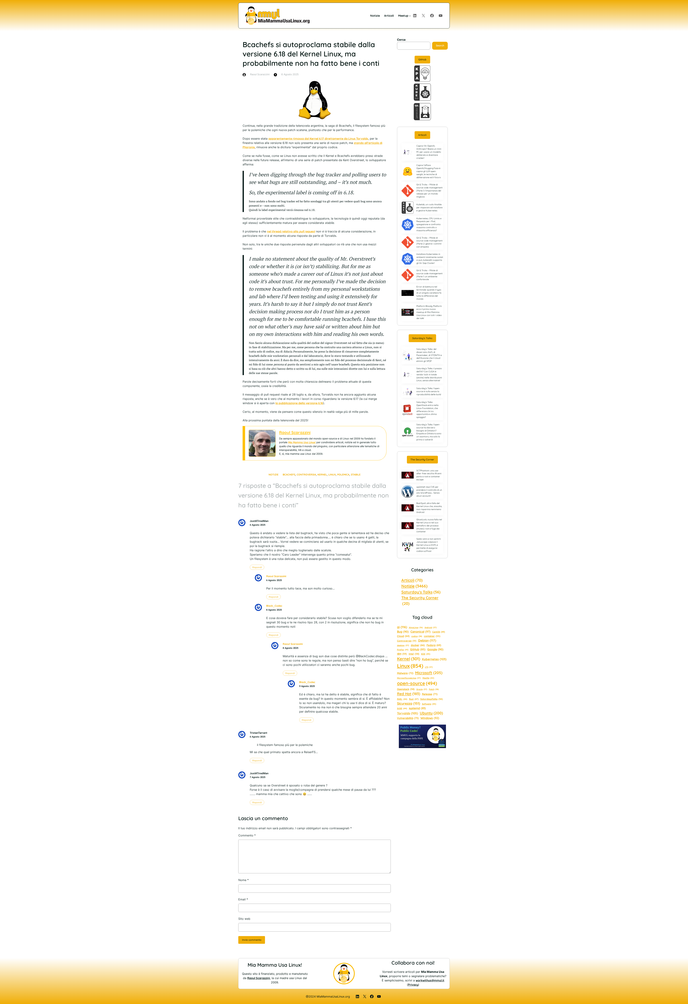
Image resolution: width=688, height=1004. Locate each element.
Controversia (306, 474)
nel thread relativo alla (291, 231)
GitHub (422, 59)
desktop (403, 645)
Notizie (273, 474)
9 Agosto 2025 (307, 686)
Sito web (244, 918)
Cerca (401, 39)
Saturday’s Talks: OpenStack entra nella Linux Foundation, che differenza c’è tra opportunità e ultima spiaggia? (427, 409)
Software (429, 704)
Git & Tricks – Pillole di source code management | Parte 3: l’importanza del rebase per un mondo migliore (429, 190)
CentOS (438, 632)
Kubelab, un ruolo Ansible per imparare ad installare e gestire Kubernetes (429, 207)
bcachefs (289, 474)
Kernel (322, 474)
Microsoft (428, 672)
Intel (414, 653)
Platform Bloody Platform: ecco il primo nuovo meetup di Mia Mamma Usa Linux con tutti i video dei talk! (429, 312)
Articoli (422, 135)
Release (430, 694)
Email (243, 899)
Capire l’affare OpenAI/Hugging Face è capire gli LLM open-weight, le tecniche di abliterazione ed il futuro (428, 171)
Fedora (434, 645)
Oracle (421, 689)
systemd (417, 708)
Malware (405, 673)
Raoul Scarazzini (294, 432)
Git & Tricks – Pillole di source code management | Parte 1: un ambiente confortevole (429, 275)
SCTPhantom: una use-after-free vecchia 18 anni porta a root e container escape (428, 475)
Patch (434, 689)
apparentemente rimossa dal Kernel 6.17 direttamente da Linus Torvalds (318, 138)
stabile (355, 474)
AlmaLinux (416, 627)
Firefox (402, 649)
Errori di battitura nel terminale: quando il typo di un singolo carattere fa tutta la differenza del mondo (428, 292)
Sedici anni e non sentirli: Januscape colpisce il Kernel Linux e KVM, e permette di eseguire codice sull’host (428, 544)
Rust (414, 699)
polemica (343, 474)
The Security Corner (422, 459)
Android (431, 627)
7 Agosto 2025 (257, 777)
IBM (402, 653)
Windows (430, 718)
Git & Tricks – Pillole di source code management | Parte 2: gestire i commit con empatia (429, 242)
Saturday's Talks (421, 591)
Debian (427, 640)
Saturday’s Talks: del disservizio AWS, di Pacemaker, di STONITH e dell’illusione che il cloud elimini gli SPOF (429, 355)
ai (402, 627)
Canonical (420, 631)
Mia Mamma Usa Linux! (302, 442)
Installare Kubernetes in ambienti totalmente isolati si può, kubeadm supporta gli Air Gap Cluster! (429, 258)
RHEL (402, 699)
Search (440, 45)
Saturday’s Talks (422, 338)
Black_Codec (274, 605)
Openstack (406, 689)
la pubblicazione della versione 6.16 (299, 403)
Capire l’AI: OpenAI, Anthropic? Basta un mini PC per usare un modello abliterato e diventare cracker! (428, 151)
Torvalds (407, 713)
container (432, 636)
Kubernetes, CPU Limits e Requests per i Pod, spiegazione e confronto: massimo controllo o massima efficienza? (428, 224)
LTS (429, 667)
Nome (243, 880)
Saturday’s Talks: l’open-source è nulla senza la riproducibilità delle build (428, 391)
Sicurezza (408, 703)
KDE (425, 654)
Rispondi (257, 567)
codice (416, 636)
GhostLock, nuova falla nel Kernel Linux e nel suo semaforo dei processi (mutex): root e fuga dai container (429, 525)
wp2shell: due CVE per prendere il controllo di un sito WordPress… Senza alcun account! (429, 491)
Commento (247, 835)
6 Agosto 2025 (257, 524)
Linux (332, 474)
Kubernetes (434, 659)
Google (435, 649)
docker (418, 645)
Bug (403, 631)
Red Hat (408, 693)
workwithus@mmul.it (430, 980)
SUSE (402, 708)
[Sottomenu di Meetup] (410, 15)
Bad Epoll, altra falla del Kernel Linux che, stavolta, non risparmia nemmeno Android (429, 507)
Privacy (413, 984)
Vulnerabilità (408, 718)
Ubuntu (431, 713)
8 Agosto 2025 (274, 609)
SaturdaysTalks (431, 699)
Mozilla (428, 678)
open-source (417, 683)
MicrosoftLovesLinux (409, 678)
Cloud (403, 635)
